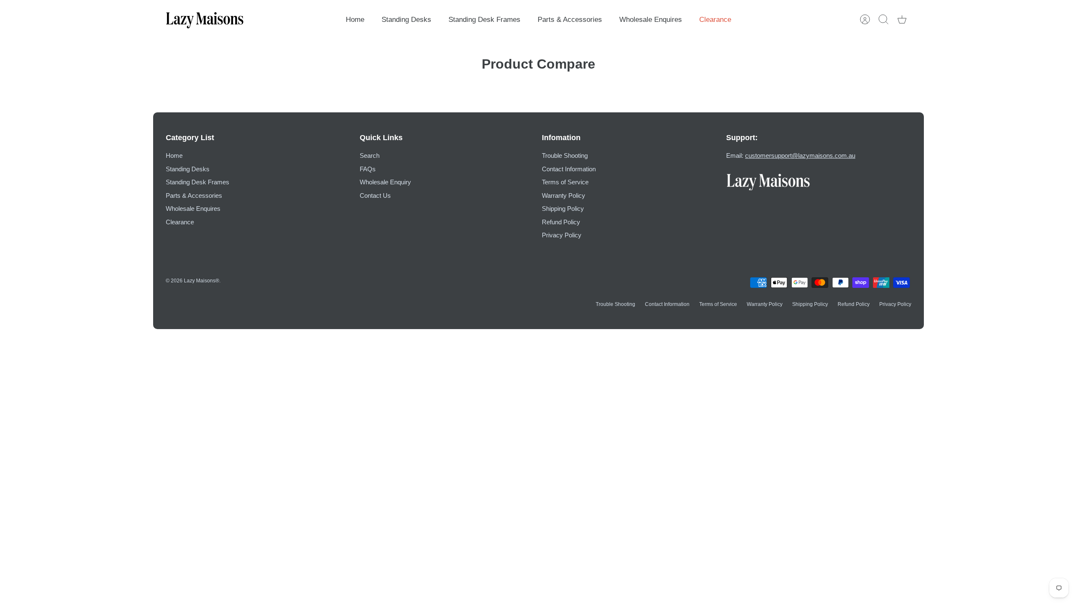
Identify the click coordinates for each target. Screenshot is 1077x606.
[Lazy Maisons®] (205, 20)
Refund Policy (561, 222)
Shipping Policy (563, 208)
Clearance (715, 20)
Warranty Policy (563, 195)
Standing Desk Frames (484, 20)
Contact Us (375, 195)
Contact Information (569, 169)
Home (355, 20)
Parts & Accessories (570, 20)
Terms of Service (565, 182)
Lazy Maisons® (201, 281)
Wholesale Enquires (650, 20)
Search (369, 155)
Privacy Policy (561, 235)
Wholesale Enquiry (385, 182)
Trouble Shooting (565, 155)
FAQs (368, 169)
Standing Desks (406, 20)
